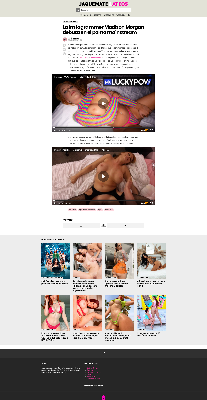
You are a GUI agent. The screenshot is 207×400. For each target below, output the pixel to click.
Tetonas (109, 330)
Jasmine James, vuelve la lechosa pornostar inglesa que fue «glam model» (86, 335)
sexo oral (109, 210)
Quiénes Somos (92, 368)
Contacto (90, 370)
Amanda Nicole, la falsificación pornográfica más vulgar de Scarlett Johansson (118, 337)
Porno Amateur (48, 330)
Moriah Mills (84, 57)
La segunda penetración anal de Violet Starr (149, 334)
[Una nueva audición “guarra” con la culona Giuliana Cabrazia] (119, 261)
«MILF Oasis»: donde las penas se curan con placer (54, 282)
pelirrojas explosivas (87, 210)
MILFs (76, 330)
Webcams (120, 15)
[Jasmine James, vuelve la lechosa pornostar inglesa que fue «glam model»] (87, 313)
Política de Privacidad (94, 379)
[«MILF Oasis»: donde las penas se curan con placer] (55, 261)
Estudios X (83, 15)
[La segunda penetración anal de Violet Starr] (151, 313)
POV (100, 210)
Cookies (89, 374)
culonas (73, 210)
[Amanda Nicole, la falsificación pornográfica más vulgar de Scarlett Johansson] (119, 313)
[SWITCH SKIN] (128, 15)
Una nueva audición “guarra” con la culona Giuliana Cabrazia (116, 283)
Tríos (76, 278)
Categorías (109, 15)
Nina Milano (96, 57)
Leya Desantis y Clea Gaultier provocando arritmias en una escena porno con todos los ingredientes (85, 286)
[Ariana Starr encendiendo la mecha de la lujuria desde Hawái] (151, 261)
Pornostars (95, 15)
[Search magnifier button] (78, 10)
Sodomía (141, 330)
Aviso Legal (91, 377)
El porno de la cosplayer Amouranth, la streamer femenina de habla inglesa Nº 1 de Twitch (54, 337)
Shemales (58, 278)
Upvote (81, 225)
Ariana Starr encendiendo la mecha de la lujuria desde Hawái (151, 283)
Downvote (125, 225)
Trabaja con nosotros (94, 372)
